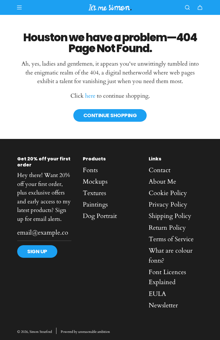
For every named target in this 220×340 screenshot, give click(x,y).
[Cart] (200, 7)
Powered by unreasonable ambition (85, 331)
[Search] (187, 7)
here (90, 96)
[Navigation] (19, 7)
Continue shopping (110, 115)
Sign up (37, 251)
